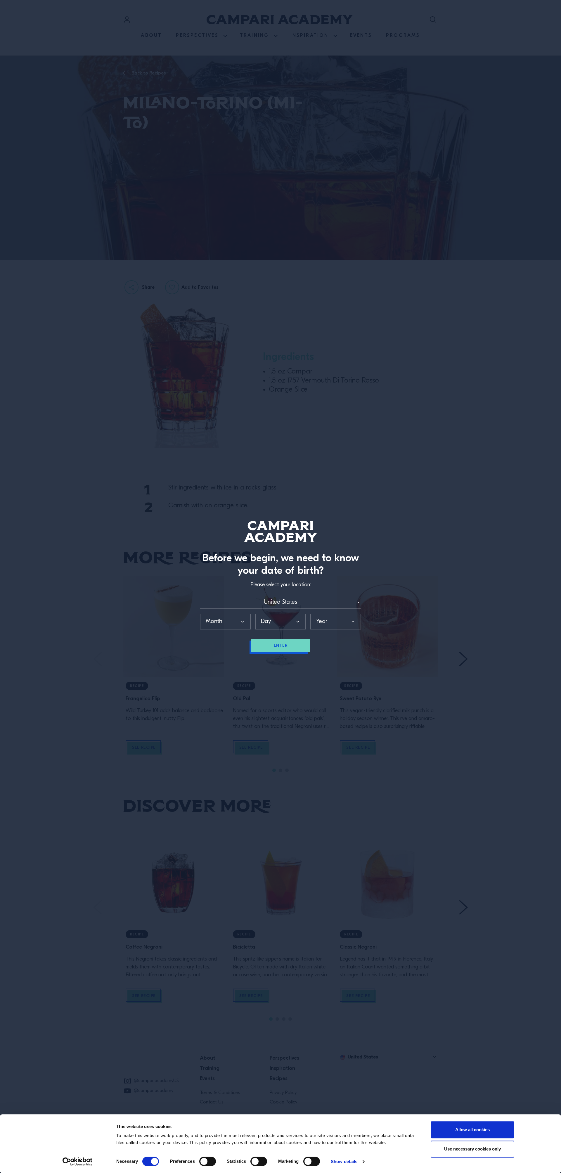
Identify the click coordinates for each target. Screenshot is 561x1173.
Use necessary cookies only (472, 1148)
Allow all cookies (472, 1129)
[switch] (207, 1161)
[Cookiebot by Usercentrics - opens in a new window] (77, 1161)
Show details (344, 1161)
